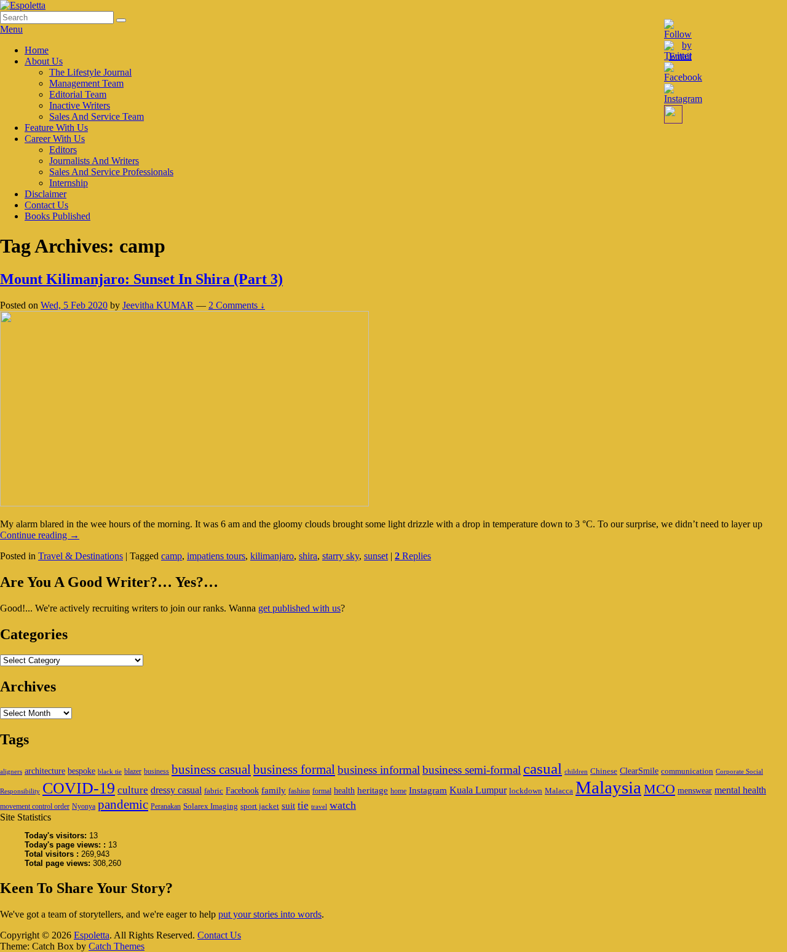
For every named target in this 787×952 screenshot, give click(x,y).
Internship (68, 183)
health (344, 790)
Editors (63, 149)
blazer (132, 771)
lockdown (525, 790)
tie (303, 805)
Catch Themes (116, 946)
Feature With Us (56, 127)
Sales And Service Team (96, 116)
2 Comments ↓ (236, 305)
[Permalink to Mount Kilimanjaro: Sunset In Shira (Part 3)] (184, 503)
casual (542, 768)
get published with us (299, 608)
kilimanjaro (272, 556)
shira (308, 556)
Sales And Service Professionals (111, 172)
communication (687, 771)
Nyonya (83, 806)
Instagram (428, 790)
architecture (45, 771)
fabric (213, 790)
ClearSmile (639, 771)
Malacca (559, 790)
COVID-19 (78, 788)
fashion (299, 791)
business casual (211, 769)
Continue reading (39, 535)
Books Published (57, 216)
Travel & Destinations (80, 556)
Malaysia (608, 787)
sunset (376, 556)
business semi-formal (471, 769)
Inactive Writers (79, 105)
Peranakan (166, 806)
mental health (740, 790)
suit (288, 805)
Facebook (242, 790)
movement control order (34, 806)
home (398, 791)
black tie (110, 771)
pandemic (123, 804)
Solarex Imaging (210, 806)
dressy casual (176, 790)
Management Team (86, 83)
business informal (379, 769)
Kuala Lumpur (478, 790)
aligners (11, 771)
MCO (659, 789)
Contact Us (46, 205)
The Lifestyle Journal (90, 72)
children (576, 771)
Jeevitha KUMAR (158, 305)
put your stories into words (270, 914)
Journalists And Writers (94, 160)
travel (319, 806)
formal (321, 791)
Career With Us (55, 138)
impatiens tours (216, 556)
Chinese (603, 771)
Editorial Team (77, 94)
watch (343, 805)
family (273, 790)
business (156, 771)
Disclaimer (45, 194)
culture (132, 790)
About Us (44, 61)
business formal (294, 769)
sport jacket (259, 806)
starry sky (340, 556)
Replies (413, 556)
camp (171, 556)
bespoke (81, 771)
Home (37, 50)
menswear (695, 790)
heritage (372, 790)
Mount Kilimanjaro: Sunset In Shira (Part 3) (141, 279)
